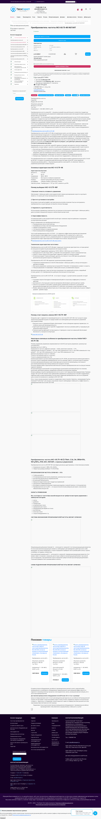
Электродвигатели (18, 69)
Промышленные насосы (19, 75)
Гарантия (33, 721)
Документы (33, 728)
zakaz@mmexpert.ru (40, 1)
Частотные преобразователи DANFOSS (18, 53)
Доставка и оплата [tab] (84, 95)
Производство (55, 721)
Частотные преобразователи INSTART (18, 42)
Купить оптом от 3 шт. (62, 66)
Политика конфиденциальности (64, 803)
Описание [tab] (34, 95)
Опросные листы (35, 737)
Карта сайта (54, 739)
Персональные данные (42, 804)
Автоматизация (17, 61)
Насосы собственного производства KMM (18, 81)
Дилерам (62, 17)
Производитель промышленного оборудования (55, 743)
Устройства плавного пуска (19, 64)
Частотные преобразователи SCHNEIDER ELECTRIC (19, 56)
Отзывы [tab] (75, 95)
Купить (88, 54)
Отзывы (45, 17)
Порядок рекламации (36, 723)
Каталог (12, 17)
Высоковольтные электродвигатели (39, 747)
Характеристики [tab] (59, 95)
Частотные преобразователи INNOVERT (19, 44)
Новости (40, 17)
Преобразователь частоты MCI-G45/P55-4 (61, 658)
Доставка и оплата (71, 17)
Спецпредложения (56, 725)
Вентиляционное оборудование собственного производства (20, 78)
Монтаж (33, 730)
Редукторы (16, 84)
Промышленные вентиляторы (20, 72)
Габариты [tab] (68, 95)
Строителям (34, 732)
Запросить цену (62, 40)
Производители (27, 17)
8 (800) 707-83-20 (20, 775)
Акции (53, 723)
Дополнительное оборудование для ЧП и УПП (20, 67)
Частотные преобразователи (20, 37)
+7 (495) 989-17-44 (20, 772)
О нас (33, 17)
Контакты (80, 17)
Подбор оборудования (36, 735)
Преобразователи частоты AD (17, 40)
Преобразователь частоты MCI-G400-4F (40, 658)
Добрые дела (87, 17)
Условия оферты (56, 737)
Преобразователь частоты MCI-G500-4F (82, 658)
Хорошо (3, 818)
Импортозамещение (54, 17)
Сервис (19, 17)
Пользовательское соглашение (56, 804)
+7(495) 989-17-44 (40, 7)
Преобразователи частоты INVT (17, 49)
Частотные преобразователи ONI (17, 59)
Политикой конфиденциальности (21, 815)
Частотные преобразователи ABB (17, 51)
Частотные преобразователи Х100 (18, 46)
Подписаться (19, 98)
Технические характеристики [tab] (46, 95)
